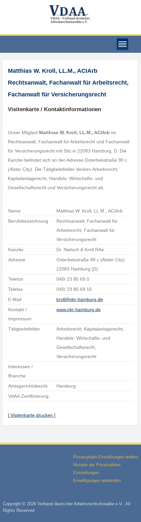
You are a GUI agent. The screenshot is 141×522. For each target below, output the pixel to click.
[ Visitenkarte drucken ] (31, 415)
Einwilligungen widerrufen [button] (97, 480)
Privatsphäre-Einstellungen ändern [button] (105, 456)
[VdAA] (70, 14)
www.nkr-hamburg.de (78, 309)
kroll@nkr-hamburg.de (79, 299)
